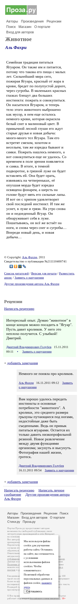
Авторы (12, 21)
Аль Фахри (16, 47)
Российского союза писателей (45, 598)
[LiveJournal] (24, 266)
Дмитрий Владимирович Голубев (28, 347)
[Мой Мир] (20, 266)
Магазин (25, 27)
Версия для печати (44, 273)
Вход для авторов (20, 32)
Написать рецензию (19, 309)
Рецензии (54, 21)
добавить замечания (22, 363)
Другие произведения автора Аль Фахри (31, 284)
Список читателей (16, 273)
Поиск (11, 27)
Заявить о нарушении (29, 277)
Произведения (32, 21)
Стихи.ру (13, 521)
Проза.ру (29, 521)
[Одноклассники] (16, 266)
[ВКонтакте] (11, 266)
